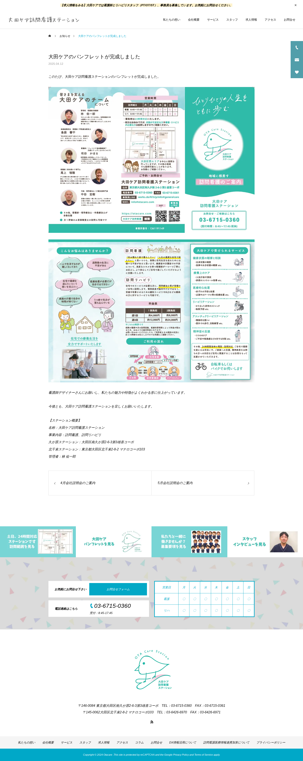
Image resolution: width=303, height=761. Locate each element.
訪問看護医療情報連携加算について (226, 742)
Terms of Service (203, 754)
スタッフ (232, 19)
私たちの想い (171, 19)
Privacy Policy (181, 754)
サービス (213, 19)
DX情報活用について (182, 742)
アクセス (270, 19)
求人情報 (251, 19)
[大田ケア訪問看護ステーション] (44, 19)
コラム (139, 742)
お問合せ (289, 19)
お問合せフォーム (118, 589)
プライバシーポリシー (270, 742)
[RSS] (151, 722)
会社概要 (194, 19)
